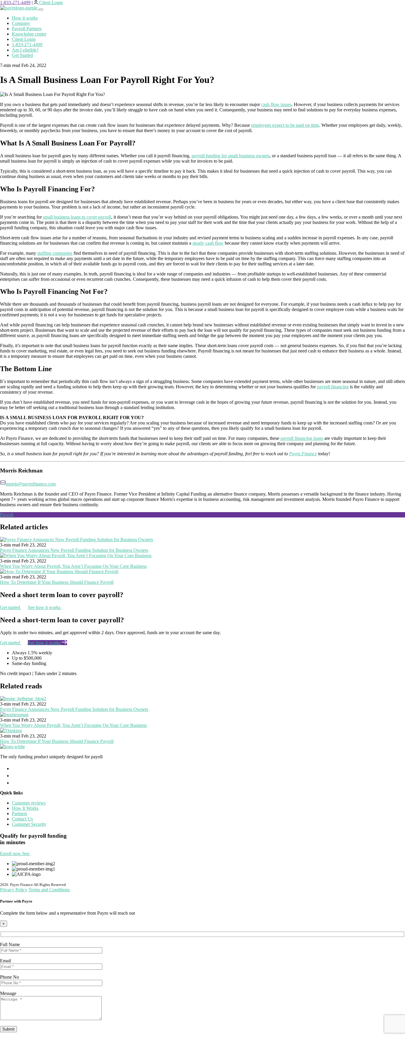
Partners (19, 813)
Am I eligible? (25, 49)
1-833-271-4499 (15, 2)
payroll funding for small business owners (231, 155)
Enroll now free (15, 853)
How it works (25, 17)
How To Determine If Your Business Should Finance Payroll (57, 582)
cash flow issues (276, 104)
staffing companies (54, 253)
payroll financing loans (301, 438)
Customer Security (29, 824)
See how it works (45, 607)
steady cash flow (208, 243)
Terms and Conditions (49, 889)
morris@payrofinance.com (31, 483)
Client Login (24, 39)
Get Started (22, 55)
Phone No (9, 977)
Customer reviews (29, 802)
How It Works (25, 808)
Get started (10, 607)
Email (5, 960)
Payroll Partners (27, 28)
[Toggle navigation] (41, 9)
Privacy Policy (13, 889)
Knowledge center (29, 33)
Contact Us (22, 818)
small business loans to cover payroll (77, 216)
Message (8, 993)
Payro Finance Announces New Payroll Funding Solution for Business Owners (74, 550)
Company (21, 23)
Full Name (10, 944)
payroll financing (333, 386)
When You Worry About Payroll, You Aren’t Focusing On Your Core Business (73, 566)
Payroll (6, 514)
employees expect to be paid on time (285, 125)
